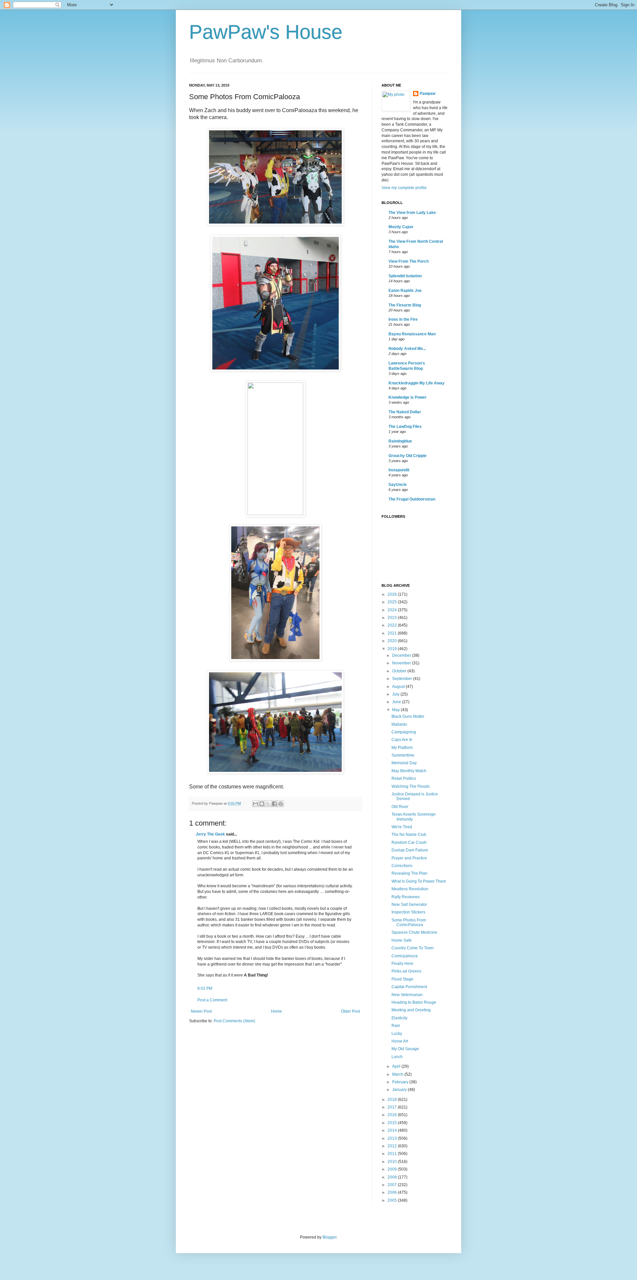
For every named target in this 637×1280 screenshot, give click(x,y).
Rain (395, 1025)
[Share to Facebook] (274, 803)
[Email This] (255, 803)
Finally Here (402, 963)
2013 (393, 1138)
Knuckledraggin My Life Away (417, 383)
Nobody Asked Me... (407, 348)
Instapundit (399, 470)
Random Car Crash (409, 842)
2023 (393, 617)
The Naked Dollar (405, 412)
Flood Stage (402, 979)
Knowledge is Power (408, 397)
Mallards (399, 724)
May (396, 709)
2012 (393, 1146)
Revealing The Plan (409, 873)
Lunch (397, 1056)
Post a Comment (212, 1000)
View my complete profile (404, 187)
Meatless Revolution (409, 889)
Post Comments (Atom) (234, 1021)
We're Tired (401, 827)
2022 (393, 625)
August (399, 686)
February (400, 1082)
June (397, 702)
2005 (393, 1200)
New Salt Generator (409, 904)
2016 (393, 1114)
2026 (393, 594)
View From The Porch (409, 261)
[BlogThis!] (261, 803)
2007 (393, 1184)
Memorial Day (404, 763)
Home (276, 1011)
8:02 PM (204, 988)
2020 (393, 641)
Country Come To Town (412, 948)
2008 (393, 1177)
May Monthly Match (408, 771)
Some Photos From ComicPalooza (408, 922)
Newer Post (201, 1011)
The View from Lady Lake (412, 212)
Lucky (396, 1033)
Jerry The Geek (210, 834)
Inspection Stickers (408, 912)
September (402, 678)
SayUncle (398, 484)
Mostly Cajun (401, 227)
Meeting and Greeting (411, 1010)
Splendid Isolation (405, 276)
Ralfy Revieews (405, 897)
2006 (393, 1192)
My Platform (402, 747)
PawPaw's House (265, 32)
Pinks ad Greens (406, 971)
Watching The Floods (410, 786)
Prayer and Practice (409, 858)
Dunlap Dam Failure (409, 850)
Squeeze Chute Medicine (414, 932)
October (399, 671)
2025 (393, 602)
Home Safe (401, 940)
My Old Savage (405, 1048)
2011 (393, 1153)
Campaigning (403, 732)
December (402, 655)
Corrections (401, 865)
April (396, 1066)
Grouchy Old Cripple (408, 455)
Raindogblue (400, 441)
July (396, 694)
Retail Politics (403, 778)
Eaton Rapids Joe (405, 290)
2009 (393, 1169)
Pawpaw (427, 93)
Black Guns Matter (407, 716)
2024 (393, 610)
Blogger (329, 1237)
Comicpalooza (404, 956)
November (402, 663)
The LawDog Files (405, 426)
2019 (393, 648)
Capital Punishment (409, 986)
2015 (393, 1122)
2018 (393, 1099)
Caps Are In (401, 739)
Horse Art (399, 1041)
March (398, 1074)
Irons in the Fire (403, 319)
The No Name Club (408, 834)
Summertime (402, 755)
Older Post (350, 1011)
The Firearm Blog (405, 305)
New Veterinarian (407, 994)
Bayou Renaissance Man (412, 334)
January (400, 1089)
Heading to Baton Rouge (413, 1002)
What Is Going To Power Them (418, 881)
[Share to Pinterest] (280, 803)
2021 (393, 633)
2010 (393, 1161)
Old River (399, 806)
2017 (393, 1107)
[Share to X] (268, 803)
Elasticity (399, 1018)
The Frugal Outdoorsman (412, 499)
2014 (393, 1130)
